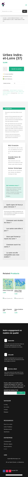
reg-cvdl (5, 94)
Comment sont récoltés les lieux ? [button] (13, 221)
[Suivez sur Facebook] (4, 471)
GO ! (24, 11)
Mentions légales (8, 444)
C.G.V (5, 449)
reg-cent (20, 93)
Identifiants (7, 431)
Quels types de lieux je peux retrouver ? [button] (13, 206)
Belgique (6, 412)
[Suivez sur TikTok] (10, 471)
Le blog (6, 404)
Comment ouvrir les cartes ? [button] (12, 246)
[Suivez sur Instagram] (7, 471)
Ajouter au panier (16, 69)
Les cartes (6, 407)
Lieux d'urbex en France (13, 18)
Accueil (4, 18)
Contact (6, 409)
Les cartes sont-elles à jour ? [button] (13, 229)
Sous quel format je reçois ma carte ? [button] (12, 238)
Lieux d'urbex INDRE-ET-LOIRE (10, 91)
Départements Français (16, 90)
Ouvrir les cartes (8, 424)
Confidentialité (7, 441)
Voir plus (8, 196)
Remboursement (8, 429)
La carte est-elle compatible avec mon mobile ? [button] (11, 255)
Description (8, 108)
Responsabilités (8, 446)
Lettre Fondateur (8, 426)
